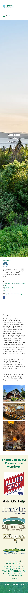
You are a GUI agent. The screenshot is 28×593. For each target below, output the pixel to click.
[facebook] (4, 297)
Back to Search (7, 260)
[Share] (22, 270)
